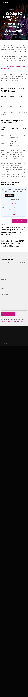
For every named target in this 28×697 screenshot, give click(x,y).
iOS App (14, 214)
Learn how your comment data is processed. (14, 321)
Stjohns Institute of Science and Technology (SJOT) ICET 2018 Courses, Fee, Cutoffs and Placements (13, 230)
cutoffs (16, 10)
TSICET (11, 10)
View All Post (19, 220)
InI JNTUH (6, 3)
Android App (14, 203)
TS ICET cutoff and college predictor (13, 67)
